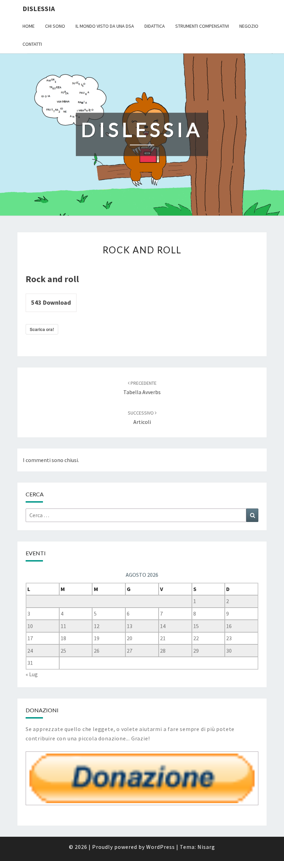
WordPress (160, 846)
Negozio (248, 26)
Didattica (154, 26)
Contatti (32, 44)
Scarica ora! (42, 329)
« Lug (32, 674)
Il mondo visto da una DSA (105, 26)
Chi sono (55, 26)
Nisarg (206, 846)
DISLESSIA (39, 8)
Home (29, 26)
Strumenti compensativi (202, 26)
